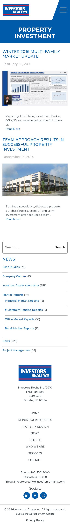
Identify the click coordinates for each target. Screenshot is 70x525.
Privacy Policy (35, 520)
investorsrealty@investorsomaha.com (39, 481)
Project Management (16, 350)
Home (35, 413)
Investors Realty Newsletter (20, 285)
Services (35, 453)
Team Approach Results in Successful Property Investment (33, 144)
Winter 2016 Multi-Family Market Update (31, 54)
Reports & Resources (35, 420)
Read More (13, 128)
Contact (35, 460)
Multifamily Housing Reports (24, 309)
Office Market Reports (20, 319)
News (6, 341)
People (35, 440)
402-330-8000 (40, 472)
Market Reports (12, 294)
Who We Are (35, 446)
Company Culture (14, 276)
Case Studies (11, 267)
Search (60, 247)
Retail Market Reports (19, 328)
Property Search (35, 426)
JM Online (48, 513)
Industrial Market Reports (22, 300)
